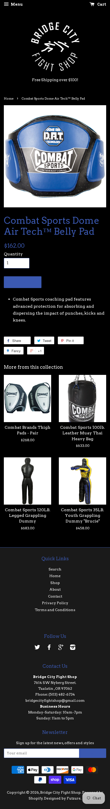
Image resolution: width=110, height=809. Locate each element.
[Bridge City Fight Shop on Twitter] (37, 648)
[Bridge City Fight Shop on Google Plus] (61, 648)
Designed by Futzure (62, 798)
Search (55, 569)
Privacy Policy (55, 603)
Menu (16, 4)
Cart (101, 4)
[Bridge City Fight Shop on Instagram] (72, 648)
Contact (55, 596)
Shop (55, 583)
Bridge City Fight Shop (60, 792)
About (55, 589)
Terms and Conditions (55, 610)
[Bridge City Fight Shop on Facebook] (49, 648)
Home (9, 98)
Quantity (13, 254)
